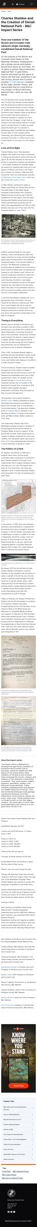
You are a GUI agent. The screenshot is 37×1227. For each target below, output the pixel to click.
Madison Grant (6, 401)
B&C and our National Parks (12, 1178)
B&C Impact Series (9, 1175)
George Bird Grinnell (23, 380)
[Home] (4, 4)
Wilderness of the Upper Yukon (14, 177)
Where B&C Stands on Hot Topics (14, 1154)
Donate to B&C (8, 1129)
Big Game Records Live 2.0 (12, 1119)
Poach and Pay (8, 1149)
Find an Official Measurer (12, 1114)
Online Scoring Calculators (12, 1144)
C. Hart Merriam (16, 82)
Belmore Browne (7, 997)
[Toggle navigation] (31, 4)
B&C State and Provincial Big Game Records (15, 1108)
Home (3, 11)
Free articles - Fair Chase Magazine (15, 1139)
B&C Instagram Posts (21, 1171)
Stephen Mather (14, 411)
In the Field (6, 1171)
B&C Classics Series (17, 180)
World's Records (9, 1159)
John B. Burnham (7, 1005)
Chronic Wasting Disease (11, 1124)
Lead (9, 11)
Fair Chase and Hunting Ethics (13, 1134)
